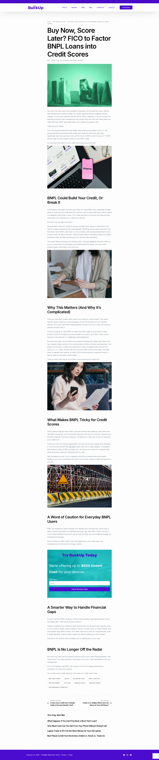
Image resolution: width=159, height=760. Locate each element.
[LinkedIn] (130, 754)
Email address (53, 579)
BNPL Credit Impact (55, 678)
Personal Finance (95, 683)
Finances (80, 60)
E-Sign (70, 755)
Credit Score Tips (94, 678)
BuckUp (67, 678)
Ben (48, 60)
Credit (75, 60)
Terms (57, 755)
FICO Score (67, 683)
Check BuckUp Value (79, 589)
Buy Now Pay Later (79, 678)
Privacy (63, 755)
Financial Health (80, 683)
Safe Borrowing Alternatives (58, 687)
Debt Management (54, 683)
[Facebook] (124, 754)
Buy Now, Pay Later (67, 60)
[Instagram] (127, 754)
